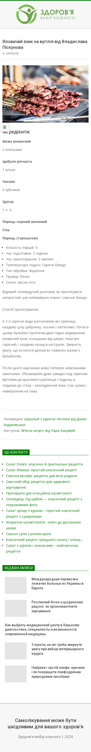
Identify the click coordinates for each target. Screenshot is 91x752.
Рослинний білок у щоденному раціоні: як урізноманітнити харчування (57, 606)
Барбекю (12, 53)
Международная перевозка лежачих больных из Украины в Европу (57, 583)
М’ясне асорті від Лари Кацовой (48, 430)
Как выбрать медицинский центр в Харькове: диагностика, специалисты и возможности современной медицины (42, 629)
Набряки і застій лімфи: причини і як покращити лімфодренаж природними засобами (58, 672)
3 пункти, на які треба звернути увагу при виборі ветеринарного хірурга (58, 649)
